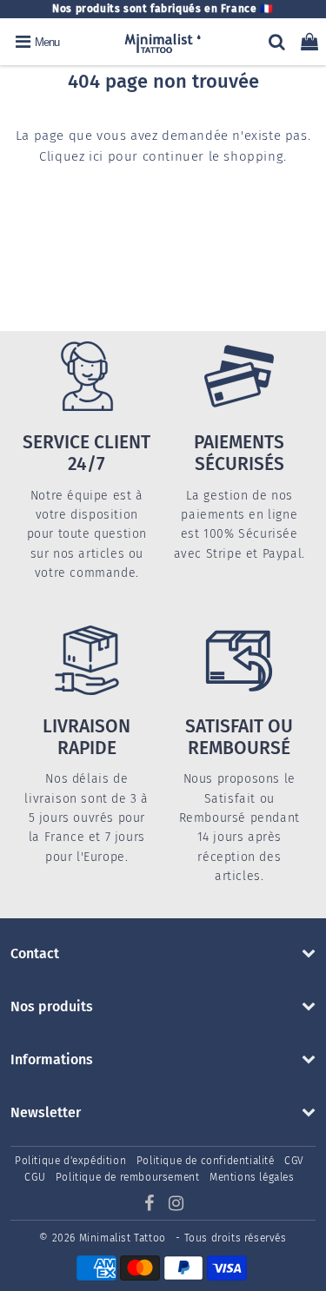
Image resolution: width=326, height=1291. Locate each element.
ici (96, 156)
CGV (294, 1161)
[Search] (277, 41)
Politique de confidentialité (205, 1161)
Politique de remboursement (128, 1177)
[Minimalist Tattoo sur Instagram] (176, 1206)
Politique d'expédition (70, 1161)
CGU (34, 1177)
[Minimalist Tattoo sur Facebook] (151, 1206)
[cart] (309, 41)
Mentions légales (252, 1177)
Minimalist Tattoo (124, 1238)
